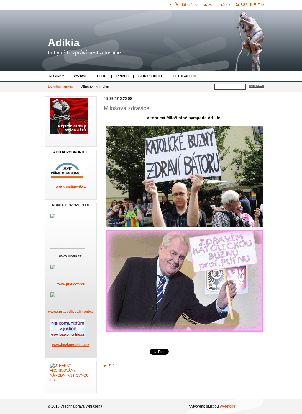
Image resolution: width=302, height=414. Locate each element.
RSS (244, 5)
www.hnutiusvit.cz (71, 186)
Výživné (80, 76)
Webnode (227, 406)
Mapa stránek (219, 5)
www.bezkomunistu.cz (70, 345)
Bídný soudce (150, 76)
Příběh (122, 76)
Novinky (56, 76)
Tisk (261, 5)
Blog (102, 76)
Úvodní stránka (60, 87)
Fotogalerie (185, 76)
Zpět (112, 366)
